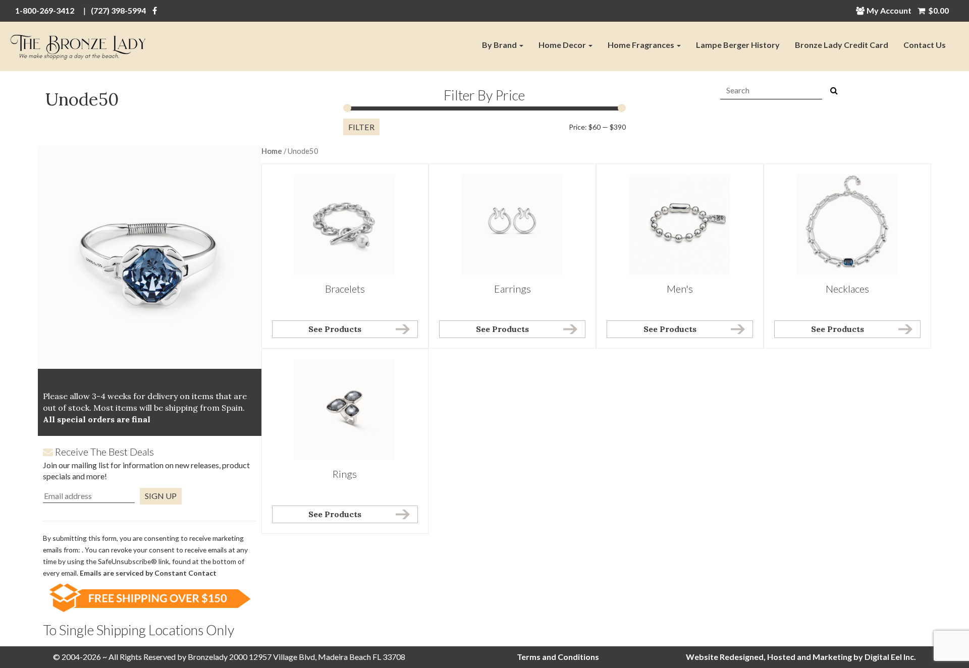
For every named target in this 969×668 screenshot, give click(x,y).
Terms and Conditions (558, 656)
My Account (889, 10)
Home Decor (563, 44)
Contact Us (924, 44)
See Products (334, 329)
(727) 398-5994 (118, 10)
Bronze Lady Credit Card (841, 44)
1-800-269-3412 (44, 10)
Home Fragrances (642, 44)
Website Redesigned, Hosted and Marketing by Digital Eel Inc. (801, 656)
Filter (361, 127)
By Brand (500, 44)
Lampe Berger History (738, 44)
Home (271, 150)
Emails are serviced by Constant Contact (148, 573)
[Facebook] (154, 10)
